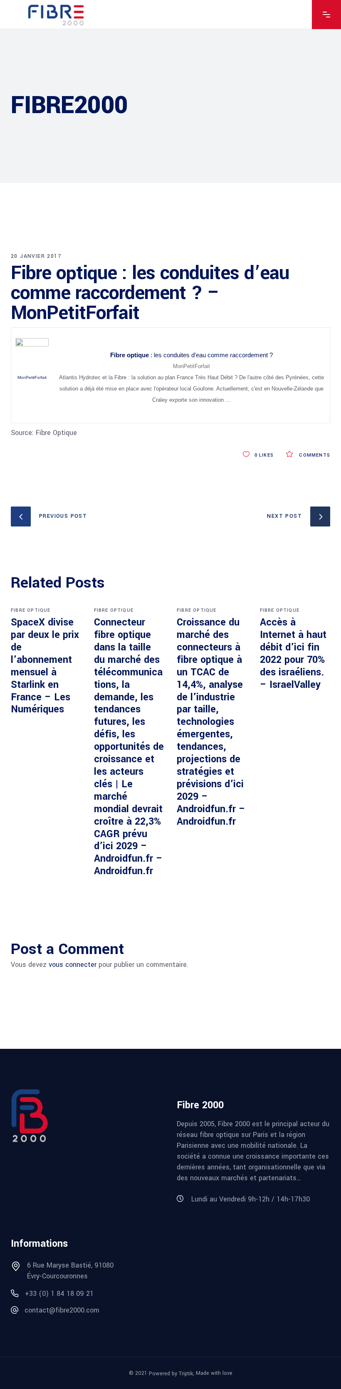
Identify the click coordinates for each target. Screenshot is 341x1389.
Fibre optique (31, 610)
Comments (313, 455)
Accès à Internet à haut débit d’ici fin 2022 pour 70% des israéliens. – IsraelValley (293, 653)
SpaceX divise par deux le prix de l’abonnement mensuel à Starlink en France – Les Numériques (45, 665)
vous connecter (72, 964)
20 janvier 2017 (36, 256)
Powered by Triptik (171, 1373)
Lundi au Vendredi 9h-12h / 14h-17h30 (250, 1199)
